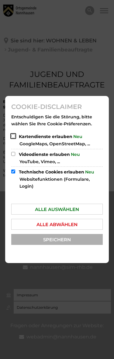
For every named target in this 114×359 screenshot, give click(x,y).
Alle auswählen (57, 209)
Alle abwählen (57, 224)
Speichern (57, 239)
